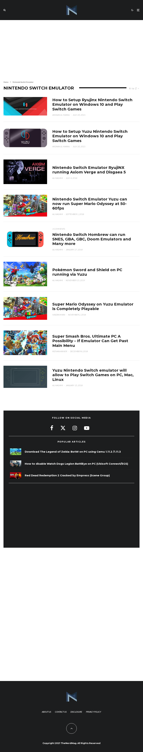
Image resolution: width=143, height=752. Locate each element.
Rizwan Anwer (59, 351)
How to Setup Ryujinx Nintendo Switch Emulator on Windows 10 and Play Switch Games (92, 104)
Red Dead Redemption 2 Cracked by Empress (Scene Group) (67, 475)
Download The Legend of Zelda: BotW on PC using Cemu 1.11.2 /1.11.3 (73, 451)
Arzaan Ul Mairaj (61, 115)
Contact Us (61, 711)
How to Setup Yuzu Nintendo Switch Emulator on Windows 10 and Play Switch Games (90, 136)
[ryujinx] (25, 106)
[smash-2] (25, 342)
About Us (46, 711)
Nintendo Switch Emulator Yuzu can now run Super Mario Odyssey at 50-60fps (89, 204)
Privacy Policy (93, 711)
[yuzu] (25, 138)
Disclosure (76, 711)
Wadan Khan (58, 314)
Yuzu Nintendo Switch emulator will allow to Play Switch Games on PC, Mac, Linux (93, 375)
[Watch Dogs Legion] (15, 463)
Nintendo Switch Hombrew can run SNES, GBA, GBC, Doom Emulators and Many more (91, 239)
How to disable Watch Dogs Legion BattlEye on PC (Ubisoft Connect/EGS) (76, 463)
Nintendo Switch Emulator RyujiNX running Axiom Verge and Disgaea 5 (89, 169)
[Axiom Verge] (25, 171)
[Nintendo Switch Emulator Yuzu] (25, 377)
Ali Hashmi (57, 178)
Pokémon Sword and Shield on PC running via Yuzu (87, 272)
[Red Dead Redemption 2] (15, 475)
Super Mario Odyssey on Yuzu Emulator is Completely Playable (92, 306)
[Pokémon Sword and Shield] (25, 274)
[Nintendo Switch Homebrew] (25, 239)
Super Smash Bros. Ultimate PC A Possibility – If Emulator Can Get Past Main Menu (90, 341)
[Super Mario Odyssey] (25, 206)
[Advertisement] (71, 49)
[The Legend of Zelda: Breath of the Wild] (15, 451)
